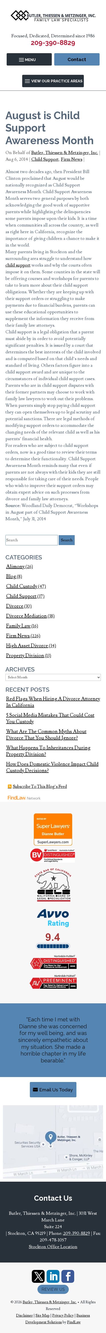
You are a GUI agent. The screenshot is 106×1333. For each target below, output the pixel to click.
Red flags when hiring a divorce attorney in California (53, 702)
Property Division (25, 655)
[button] (29, 60)
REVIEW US (53, 1289)
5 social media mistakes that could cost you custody (50, 718)
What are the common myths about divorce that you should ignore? (46, 734)
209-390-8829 (53, 42)
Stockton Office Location (53, 1247)
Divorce (14, 606)
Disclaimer (24, 1315)
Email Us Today (56, 1089)
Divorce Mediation (26, 616)
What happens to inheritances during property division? (48, 751)
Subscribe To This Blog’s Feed (40, 786)
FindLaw (74, 1322)
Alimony (15, 566)
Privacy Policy (63, 1315)
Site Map (42, 1315)
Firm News (71, 159)
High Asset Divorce (27, 646)
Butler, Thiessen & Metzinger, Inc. (64, 153)
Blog (11, 576)
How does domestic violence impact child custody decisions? (52, 767)
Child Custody (21, 586)
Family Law (18, 626)
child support (18, 265)
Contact (77, 59)
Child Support (45, 159)
